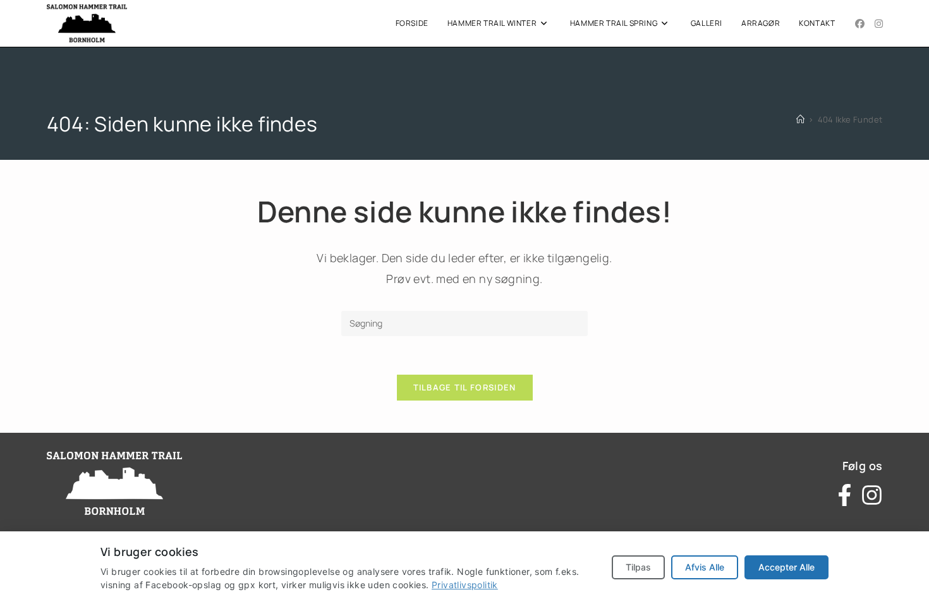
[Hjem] (800, 119)
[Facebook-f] (845, 495)
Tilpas (638, 567)
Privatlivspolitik (465, 584)
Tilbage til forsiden (464, 387)
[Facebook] (860, 23)
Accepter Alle (786, 567)
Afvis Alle (704, 567)
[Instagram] (879, 23)
